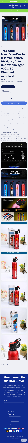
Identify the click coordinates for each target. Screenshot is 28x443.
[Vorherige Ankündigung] (2, 1)
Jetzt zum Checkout (14, 103)
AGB (18, 436)
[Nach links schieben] (10, 43)
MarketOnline (12, 434)
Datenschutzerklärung (10, 436)
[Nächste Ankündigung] (25, 1)
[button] (3, 6)
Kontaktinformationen (14, 438)
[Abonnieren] (23, 401)
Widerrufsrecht (19, 434)
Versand (7, 81)
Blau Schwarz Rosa (8, 86)
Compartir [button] (5, 364)
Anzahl (2, 90)
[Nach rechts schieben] (17, 43)
